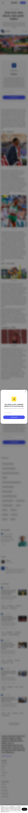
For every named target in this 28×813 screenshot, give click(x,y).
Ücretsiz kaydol (14, 417)
